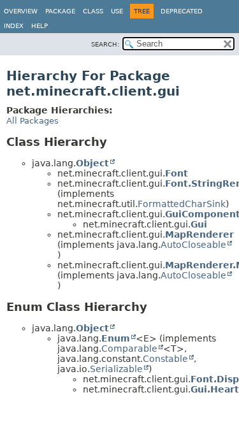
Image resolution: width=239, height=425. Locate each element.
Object (92, 163)
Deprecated (182, 11)
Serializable (116, 369)
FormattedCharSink (182, 204)
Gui (199, 224)
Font (176, 173)
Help (39, 25)
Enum (115, 338)
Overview (21, 11)
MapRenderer (199, 234)
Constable (165, 359)
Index (14, 25)
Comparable (129, 348)
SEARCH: (105, 44)
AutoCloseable (193, 245)
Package (60, 11)
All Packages (32, 121)
